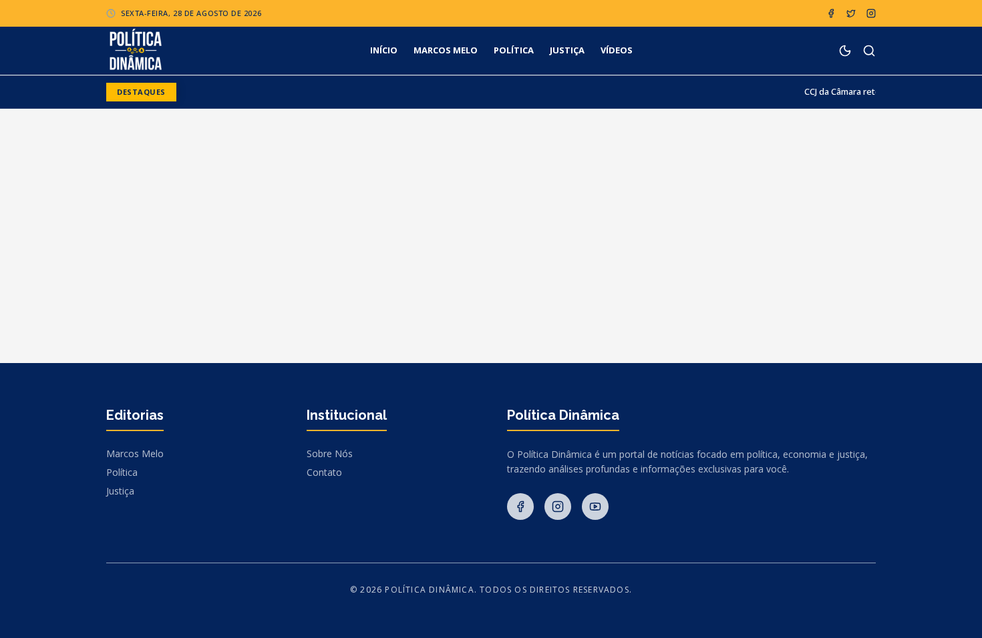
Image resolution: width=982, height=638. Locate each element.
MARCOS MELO (446, 50)
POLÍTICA (514, 50)
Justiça (120, 491)
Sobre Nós (330, 453)
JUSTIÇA (567, 50)
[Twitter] (851, 13)
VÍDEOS (617, 50)
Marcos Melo (135, 453)
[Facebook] (831, 13)
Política (122, 472)
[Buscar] (869, 50)
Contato (324, 472)
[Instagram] (871, 13)
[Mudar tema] (845, 50)
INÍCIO (383, 50)
